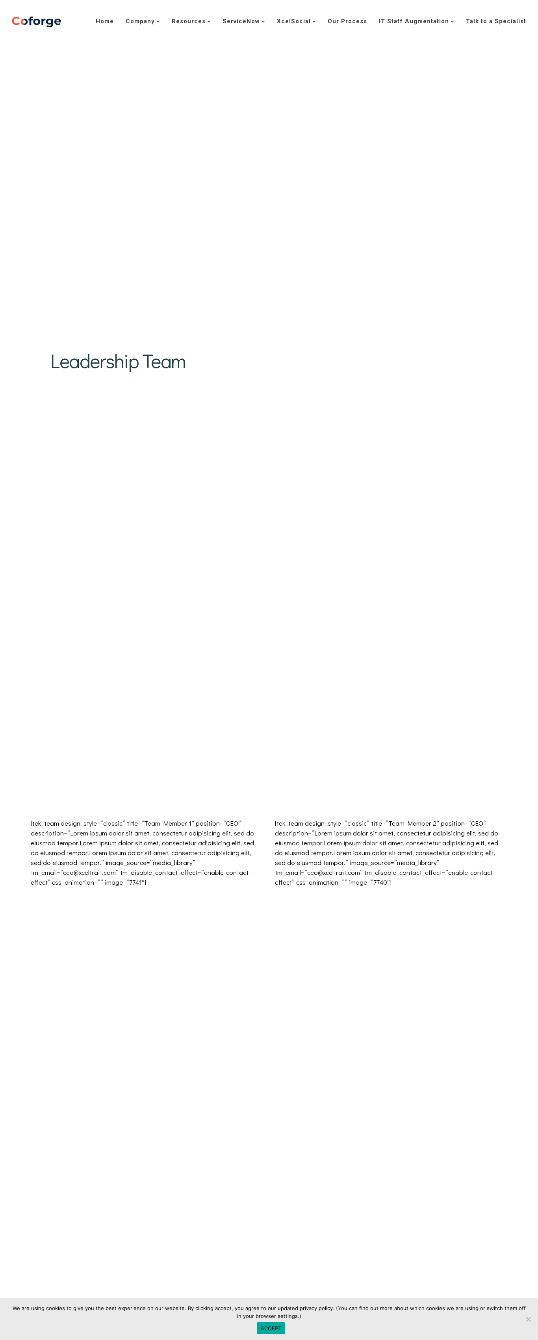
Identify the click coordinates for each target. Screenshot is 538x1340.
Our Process (347, 21)
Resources (189, 21)
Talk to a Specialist (496, 21)
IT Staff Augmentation (414, 21)
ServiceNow (241, 21)
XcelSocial (294, 21)
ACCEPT (271, 1328)
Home (105, 21)
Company (140, 21)
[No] (528, 1319)
